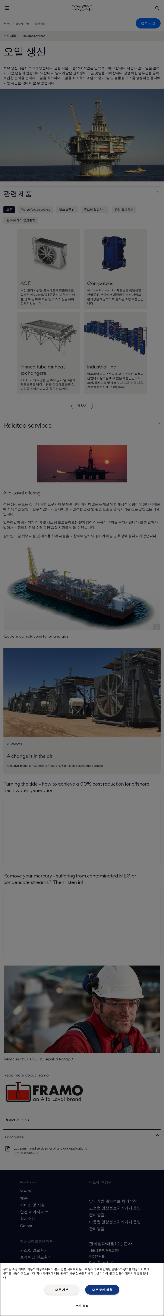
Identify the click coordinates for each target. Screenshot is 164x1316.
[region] (82, 1289)
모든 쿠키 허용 (102, 1290)
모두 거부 (62, 1290)
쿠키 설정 (82, 1306)
